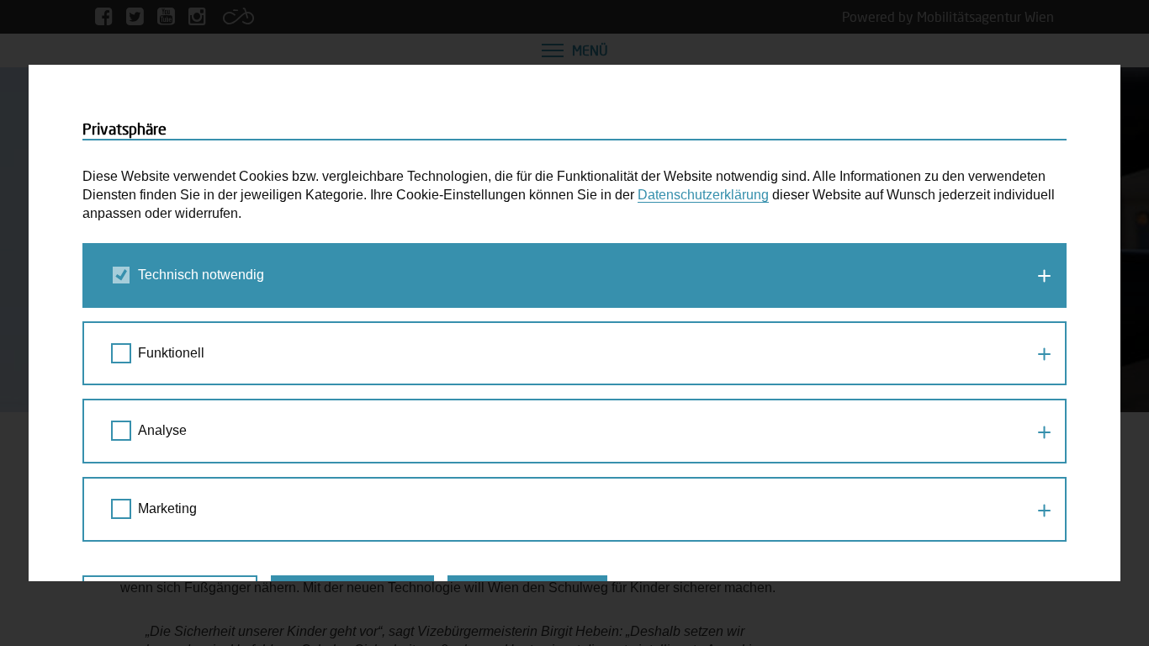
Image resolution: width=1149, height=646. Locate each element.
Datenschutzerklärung (703, 195)
